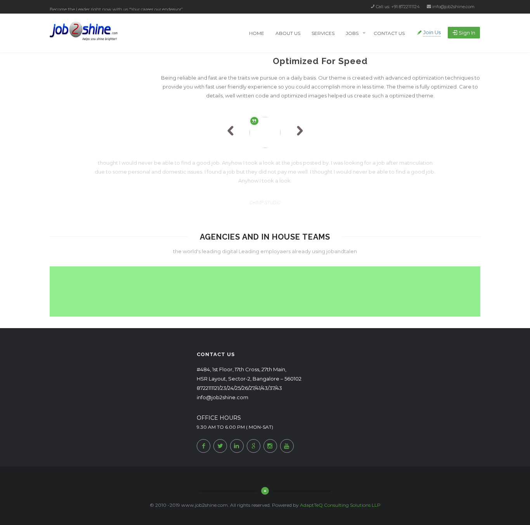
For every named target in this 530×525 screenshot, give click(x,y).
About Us (287, 33)
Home (256, 33)
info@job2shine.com (453, 6)
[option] (265, 166)
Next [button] (300, 132)
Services (323, 33)
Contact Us (389, 33)
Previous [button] (234, 132)
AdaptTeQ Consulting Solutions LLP (340, 505)
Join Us (432, 32)
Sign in (467, 33)
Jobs (352, 33)
